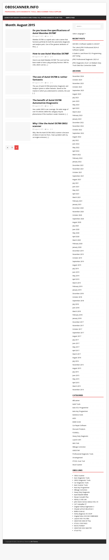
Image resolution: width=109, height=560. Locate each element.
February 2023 (77, 115)
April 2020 (75, 237)
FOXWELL (75, 433)
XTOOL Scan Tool (78, 461)
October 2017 (77, 329)
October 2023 (77, 87)
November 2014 (78, 390)
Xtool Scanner (77, 465)
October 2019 (77, 258)
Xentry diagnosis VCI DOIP (83, 514)
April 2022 (75, 151)
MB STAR (75, 443)
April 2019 (75, 279)
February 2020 (77, 244)
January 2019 (76, 290)
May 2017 (75, 347)
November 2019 (78, 254)
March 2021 (76, 197)
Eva (47, 36)
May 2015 (75, 379)
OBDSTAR (76, 450)
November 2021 (78, 169)
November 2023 (78, 83)
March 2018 (76, 311)
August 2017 (76, 336)
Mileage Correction (79, 447)
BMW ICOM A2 (79, 511)
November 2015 (78, 365)
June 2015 (75, 375)
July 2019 (75, 269)
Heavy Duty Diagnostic (80, 436)
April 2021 (75, 194)
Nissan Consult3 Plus (81, 497)
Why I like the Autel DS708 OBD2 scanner (50, 125)
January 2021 (76, 204)
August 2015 (76, 368)
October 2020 (77, 215)
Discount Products (78, 429)
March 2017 (76, 354)
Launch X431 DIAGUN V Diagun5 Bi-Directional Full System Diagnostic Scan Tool (33, 18)
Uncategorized (77, 458)
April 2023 (75, 108)
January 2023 (76, 119)
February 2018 (77, 315)
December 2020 (78, 208)
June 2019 (75, 272)
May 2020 (75, 233)
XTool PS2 (77, 530)
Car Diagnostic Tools (81, 483)
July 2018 (75, 304)
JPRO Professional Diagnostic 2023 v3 (85, 59)
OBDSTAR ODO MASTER (83, 528)
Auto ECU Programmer (80, 408)
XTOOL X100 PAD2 (80, 523)
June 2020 (75, 229)
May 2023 (75, 105)
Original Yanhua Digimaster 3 (84, 507)
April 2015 (75, 383)
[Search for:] (88, 26)
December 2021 (78, 165)
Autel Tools (76, 404)
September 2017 (78, 333)
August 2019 (76, 265)
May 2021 (75, 190)
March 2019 (76, 283)
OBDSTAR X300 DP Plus (82, 521)
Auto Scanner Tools (81, 485)
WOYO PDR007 (79, 526)
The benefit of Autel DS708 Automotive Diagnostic (47, 101)
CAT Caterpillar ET (80, 504)
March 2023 (76, 112)
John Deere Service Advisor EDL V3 (86, 502)
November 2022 (78, 126)
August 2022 (76, 137)
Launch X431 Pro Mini (81, 519)
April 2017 (75, 350)
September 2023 (78, 90)
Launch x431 (76, 440)
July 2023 (75, 98)
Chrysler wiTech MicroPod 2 (83, 509)
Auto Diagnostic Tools (82, 478)
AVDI (74, 418)
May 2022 (75, 147)
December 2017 (78, 322)
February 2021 (77, 201)
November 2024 (78, 76)
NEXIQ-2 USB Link (80, 499)
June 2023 (75, 101)
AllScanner (76, 400)
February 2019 (77, 286)
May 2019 (75, 276)
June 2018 (75, 308)
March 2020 (76, 240)
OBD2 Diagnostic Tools (82, 480)
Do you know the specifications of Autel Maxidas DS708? (51, 32)
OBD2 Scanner (79, 476)
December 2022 (78, 122)
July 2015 (75, 372)
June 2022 (75, 144)
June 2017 (75, 343)
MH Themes (34, 542)
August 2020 (76, 222)
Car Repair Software (79, 425)
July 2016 (75, 361)
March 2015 (76, 386)
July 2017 (75, 340)
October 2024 (77, 80)
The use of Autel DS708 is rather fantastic (50, 78)
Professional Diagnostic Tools (82, 454)
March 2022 (76, 155)
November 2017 (78, 325)
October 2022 (77, 130)
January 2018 (76, 318)
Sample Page (70, 18)
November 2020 (78, 212)
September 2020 (78, 219)
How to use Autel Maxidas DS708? (51, 53)
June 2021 (75, 187)
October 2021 (77, 172)
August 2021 (76, 179)
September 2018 (78, 301)
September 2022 (78, 133)
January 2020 (76, 247)
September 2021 (78, 176)
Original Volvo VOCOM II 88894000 (86, 516)
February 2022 (77, 158)
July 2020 (75, 226)
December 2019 (78, 251)
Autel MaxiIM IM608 (81, 495)
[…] (36, 47)
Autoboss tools (77, 415)
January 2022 (76, 162)
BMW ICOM (76, 422)
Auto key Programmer (80, 411)
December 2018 (78, 293)
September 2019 (78, 261)
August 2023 (76, 94)
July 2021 (75, 183)
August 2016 (76, 358)
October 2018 (77, 297)
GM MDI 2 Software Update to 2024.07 (86, 44)
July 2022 (75, 140)
